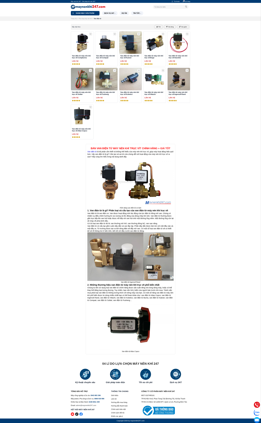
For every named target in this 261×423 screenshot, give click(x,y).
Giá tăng (171, 27)
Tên (159, 27)
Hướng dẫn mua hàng (119, 402)
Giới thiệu (114, 395)
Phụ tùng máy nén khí (85, 18)
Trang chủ (74, 18)
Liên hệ (114, 399)
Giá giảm (184, 27)
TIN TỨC (136, 13)
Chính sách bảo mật (118, 409)
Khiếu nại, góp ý (117, 416)
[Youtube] (72, 414)
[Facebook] (81, 414)
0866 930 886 (99, 399)
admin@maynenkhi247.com (86, 405)
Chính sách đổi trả (117, 413)
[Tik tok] (76, 414)
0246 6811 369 (94, 402)
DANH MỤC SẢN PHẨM (85, 13)
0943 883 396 (96, 395)
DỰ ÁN (124, 13)
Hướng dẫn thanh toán (119, 406)
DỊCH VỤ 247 (109, 13)
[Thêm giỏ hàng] (90, 33)
